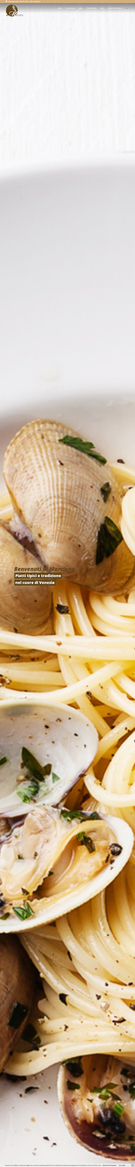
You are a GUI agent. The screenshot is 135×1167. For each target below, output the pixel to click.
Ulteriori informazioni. (110, 1165)
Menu (81, 8)
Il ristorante (71, 8)
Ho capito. (122, 1165)
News (102, 8)
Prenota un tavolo (115, 8)
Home (60, 8)
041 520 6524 (36, 1)
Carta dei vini (92, 8)
